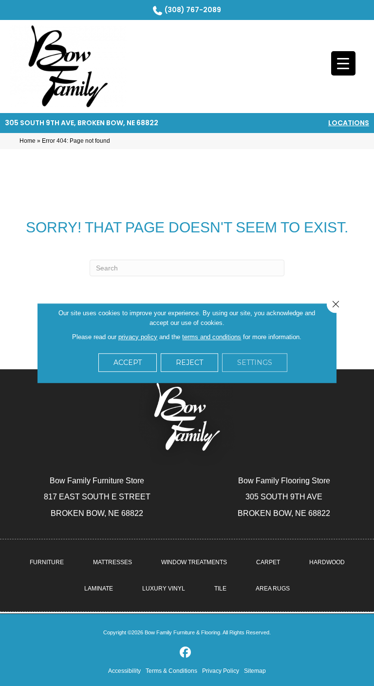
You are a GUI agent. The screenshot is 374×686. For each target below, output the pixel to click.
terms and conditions (211, 337)
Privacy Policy (220, 670)
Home (27, 140)
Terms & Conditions (171, 670)
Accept (127, 362)
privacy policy (137, 337)
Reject (189, 362)
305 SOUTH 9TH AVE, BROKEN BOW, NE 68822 (81, 123)
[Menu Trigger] (343, 63)
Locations (348, 123)
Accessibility (124, 670)
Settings (254, 362)
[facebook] (186, 653)
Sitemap (255, 670)
